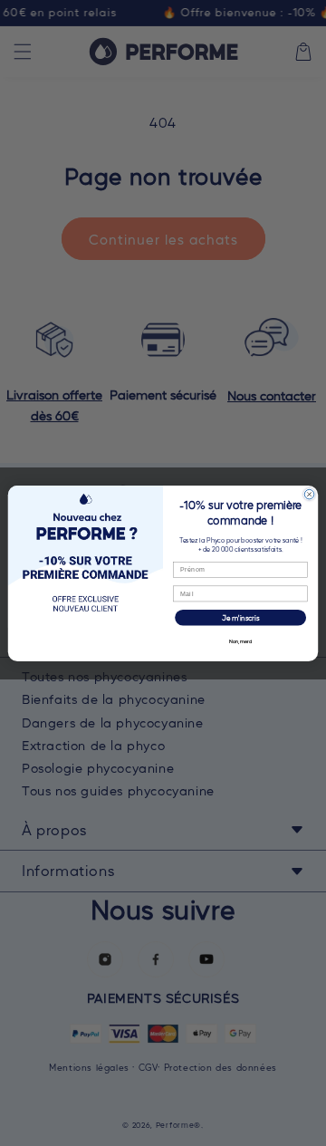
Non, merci (241, 641)
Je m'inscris (240, 616)
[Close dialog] (309, 494)
